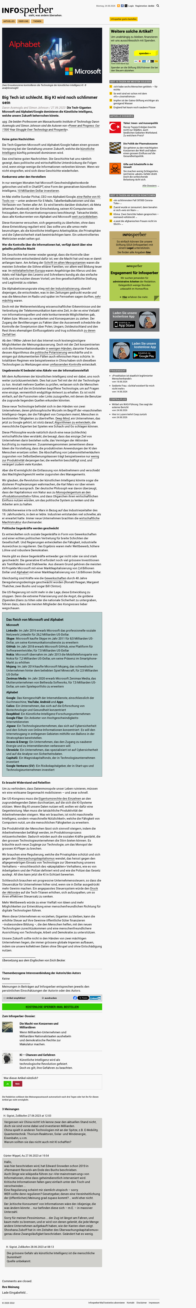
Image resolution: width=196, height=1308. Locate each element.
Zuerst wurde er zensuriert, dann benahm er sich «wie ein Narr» (135, 209)
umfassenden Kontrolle (65, 364)
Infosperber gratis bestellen (124, 19)
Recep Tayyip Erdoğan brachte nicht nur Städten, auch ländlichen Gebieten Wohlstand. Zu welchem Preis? (140, 131)
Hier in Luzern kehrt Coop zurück (129, 414)
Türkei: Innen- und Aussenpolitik (140, 123)
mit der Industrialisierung (62, 288)
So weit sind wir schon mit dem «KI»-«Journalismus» (130, 95)
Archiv (151, 5)
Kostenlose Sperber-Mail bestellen (52, 1007)
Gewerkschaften (55, 578)
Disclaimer (142, 1302)
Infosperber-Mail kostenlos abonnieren (106, 1302)
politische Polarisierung (51, 352)
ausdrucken (51, 997)
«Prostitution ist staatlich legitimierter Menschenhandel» (132, 377)
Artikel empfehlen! (15, 997)
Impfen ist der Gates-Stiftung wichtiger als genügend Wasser (136, 102)
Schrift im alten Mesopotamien (65, 262)
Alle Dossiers (149, 185)
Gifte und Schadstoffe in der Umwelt (138, 166)
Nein (17, 1083)
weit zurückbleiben (84, 217)
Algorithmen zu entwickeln (72, 422)
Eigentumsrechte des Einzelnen (60, 798)
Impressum (154, 1302)
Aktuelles (9, 21)
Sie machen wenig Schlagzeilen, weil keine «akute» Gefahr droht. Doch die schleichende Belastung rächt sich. (140, 175)
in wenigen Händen (59, 348)
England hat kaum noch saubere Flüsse (134, 107)
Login (131, 5)
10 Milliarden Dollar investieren (38, 191)
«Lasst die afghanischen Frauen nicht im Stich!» (135, 222)
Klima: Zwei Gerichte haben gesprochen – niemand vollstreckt (136, 216)
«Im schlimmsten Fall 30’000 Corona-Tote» (133, 202)
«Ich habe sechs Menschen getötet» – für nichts (135, 88)
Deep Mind (62, 418)
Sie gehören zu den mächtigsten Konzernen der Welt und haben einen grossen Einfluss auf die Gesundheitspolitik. (140, 152)
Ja (7, 1083)
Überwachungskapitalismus (36, 858)
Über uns (23, 21)
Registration (141, 5)
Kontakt (130, 1302)
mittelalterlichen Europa (28, 270)
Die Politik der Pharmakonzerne (140, 143)
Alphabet (23, 572)
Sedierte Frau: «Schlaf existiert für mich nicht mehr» (133, 387)
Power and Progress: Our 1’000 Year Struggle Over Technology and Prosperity (51, 127)
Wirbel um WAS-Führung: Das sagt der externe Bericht (132, 406)
